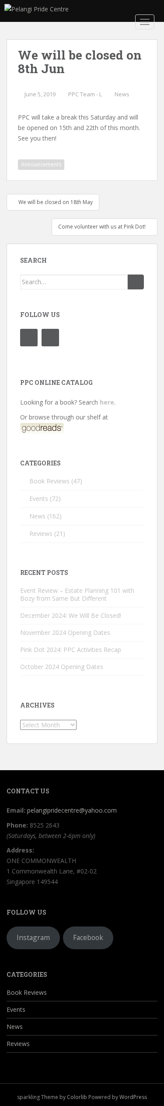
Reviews (40, 533)
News (122, 94)
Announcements (41, 164)
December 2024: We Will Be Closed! (70, 615)
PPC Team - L (85, 94)
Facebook (88, 937)
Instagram (33, 937)
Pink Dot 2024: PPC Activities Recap (70, 649)
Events (38, 498)
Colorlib (77, 1097)
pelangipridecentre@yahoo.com (72, 810)
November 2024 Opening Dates (65, 632)
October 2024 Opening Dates (61, 666)
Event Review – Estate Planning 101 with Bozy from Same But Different (77, 594)
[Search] (136, 282)
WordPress (133, 1097)
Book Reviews (49, 481)
